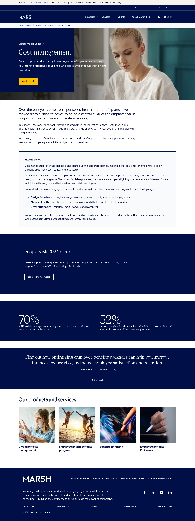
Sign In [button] (138, 8)
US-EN (169, 17)
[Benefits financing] (118, 425)
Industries (89, 16)
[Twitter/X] (153, 492)
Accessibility (96, 506)
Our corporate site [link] (153, 8)
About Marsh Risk (141, 16)
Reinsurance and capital (61, 2)
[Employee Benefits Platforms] (158, 425)
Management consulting (110, 2)
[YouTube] (161, 492)
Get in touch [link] (28, 81)
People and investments (85, 2)
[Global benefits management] (37, 425)
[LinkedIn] (170, 492)
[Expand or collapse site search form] (159, 17)
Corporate (23, 2)
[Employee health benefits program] (77, 425)
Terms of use (28, 506)
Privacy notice (63, 506)
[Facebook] (144, 492)
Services (106, 16)
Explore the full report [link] (39, 276)
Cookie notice (130, 506)
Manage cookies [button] (165, 506)
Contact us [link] (169, 8)
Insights (121, 16)
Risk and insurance (39, 2)
